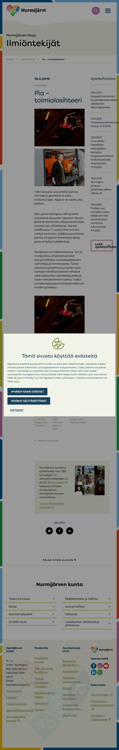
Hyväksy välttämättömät (28, 401)
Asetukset (17, 410)
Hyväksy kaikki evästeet (27, 391)
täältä (17, 381)
